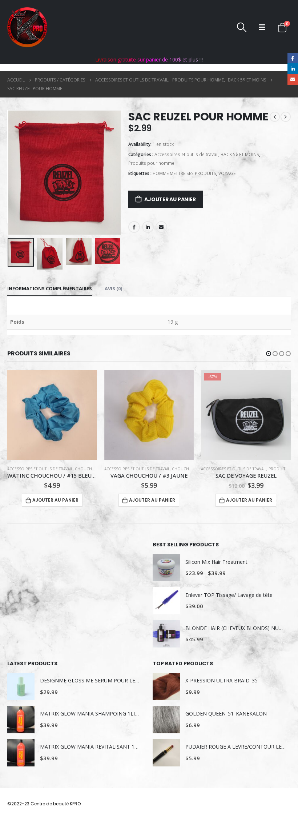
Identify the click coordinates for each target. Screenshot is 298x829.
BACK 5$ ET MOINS (240, 154)
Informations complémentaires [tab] (49, 288)
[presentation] (16, 172)
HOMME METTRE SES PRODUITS (184, 173)
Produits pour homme (151, 163)
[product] (52, 415)
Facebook (134, 227)
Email (161, 227)
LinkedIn (148, 227)
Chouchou (86, 468)
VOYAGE (226, 173)
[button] (268, 353)
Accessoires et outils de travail (186, 154)
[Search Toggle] (241, 27)
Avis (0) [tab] (113, 288)
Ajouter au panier (170, 199)
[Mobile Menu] (262, 27)
